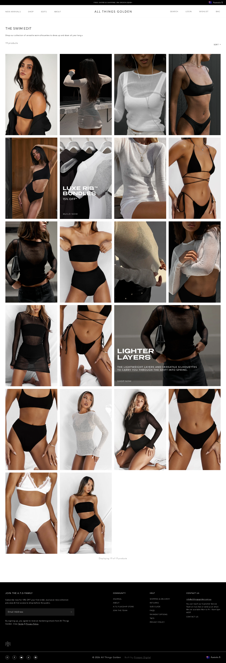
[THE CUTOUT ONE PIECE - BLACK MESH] (31, 178)
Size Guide (155, 607)
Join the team (120, 611)
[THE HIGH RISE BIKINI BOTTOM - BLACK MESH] (31, 429)
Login (189, 11)
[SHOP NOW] (167, 345)
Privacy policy (157, 622)
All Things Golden (111, 657)
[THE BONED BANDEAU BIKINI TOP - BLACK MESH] (86, 262)
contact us (192, 617)
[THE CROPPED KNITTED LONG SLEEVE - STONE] (140, 262)
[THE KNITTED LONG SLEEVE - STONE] (86, 429)
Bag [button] (218, 11)
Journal (117, 599)
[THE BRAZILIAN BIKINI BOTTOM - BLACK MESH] (195, 429)
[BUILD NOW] (86, 178)
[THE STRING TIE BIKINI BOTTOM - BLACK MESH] (86, 345)
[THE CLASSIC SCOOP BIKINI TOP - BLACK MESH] (195, 94)
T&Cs (152, 618)
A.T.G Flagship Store (123, 607)
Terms (21, 624)
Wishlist (203, 11)
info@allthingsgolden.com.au (198, 599)
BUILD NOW (70, 214)
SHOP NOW (124, 381)
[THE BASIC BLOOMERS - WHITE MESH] (31, 513)
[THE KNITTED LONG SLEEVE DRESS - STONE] (86, 94)
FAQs (152, 611)
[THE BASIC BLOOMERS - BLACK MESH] (86, 513)
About (116, 603)
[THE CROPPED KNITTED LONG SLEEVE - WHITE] (195, 262)
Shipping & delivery (160, 599)
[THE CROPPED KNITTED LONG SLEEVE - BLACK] (140, 429)
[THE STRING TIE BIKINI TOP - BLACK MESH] (195, 178)
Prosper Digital (142, 657)
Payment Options (158, 615)
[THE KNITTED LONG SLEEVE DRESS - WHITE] (140, 178)
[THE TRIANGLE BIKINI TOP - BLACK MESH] (31, 94)
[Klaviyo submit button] (71, 612)
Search (174, 11)
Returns (154, 603)
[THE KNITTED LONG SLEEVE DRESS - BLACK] (31, 345)
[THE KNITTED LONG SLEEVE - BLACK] (31, 262)
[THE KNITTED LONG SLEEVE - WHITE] (140, 94)
